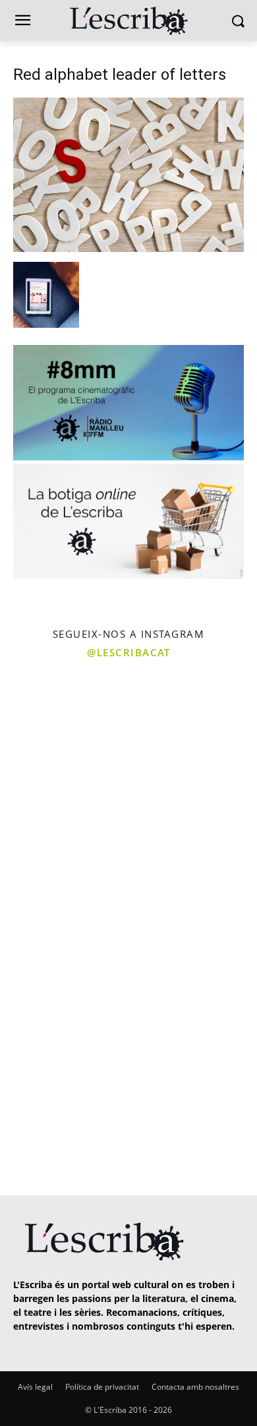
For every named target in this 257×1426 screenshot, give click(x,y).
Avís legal (35, 1386)
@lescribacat (128, 652)
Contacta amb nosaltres (195, 1386)
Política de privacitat (102, 1386)
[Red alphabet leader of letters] (128, 248)
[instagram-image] (62, 730)
